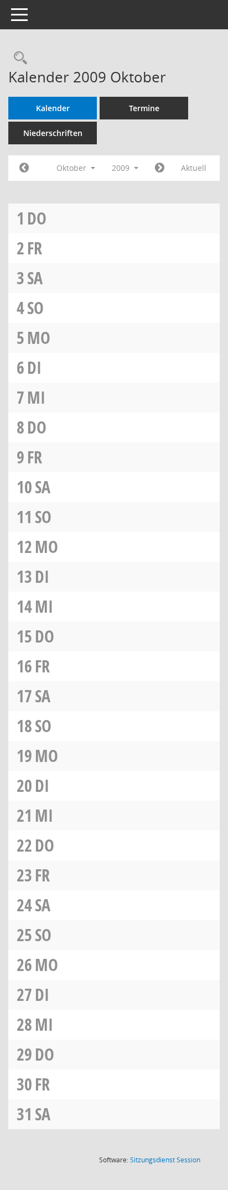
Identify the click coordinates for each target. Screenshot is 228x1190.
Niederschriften (52, 133)
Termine (144, 108)
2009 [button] (122, 168)
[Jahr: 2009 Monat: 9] (24, 168)
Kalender (53, 108)
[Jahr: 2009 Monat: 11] (160, 168)
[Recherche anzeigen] (17, 58)
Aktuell (193, 168)
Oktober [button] (72, 168)
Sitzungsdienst (165, 1160)
